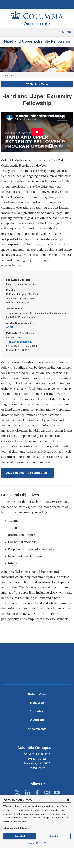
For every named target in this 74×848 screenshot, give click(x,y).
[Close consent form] (68, 799)
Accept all (19, 836)
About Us (37, 719)
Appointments (37, 729)
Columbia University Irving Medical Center (37, 4)
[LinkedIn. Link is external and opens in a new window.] (27, 792)
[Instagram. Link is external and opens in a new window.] (47, 792)
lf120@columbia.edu (20, 341)
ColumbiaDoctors (37, 674)
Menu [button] (66, 32)
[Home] (37, 18)
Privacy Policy (35, 843)
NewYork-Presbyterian (37, 663)
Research (37, 702)
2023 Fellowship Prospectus (30, 474)
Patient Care (37, 694)
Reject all (54, 836)
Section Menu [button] (38, 84)
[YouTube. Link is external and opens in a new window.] (57, 792)
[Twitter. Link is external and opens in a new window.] (17, 792)
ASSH (10, 327)
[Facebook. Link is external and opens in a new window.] (37, 792)
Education (9, 75)
